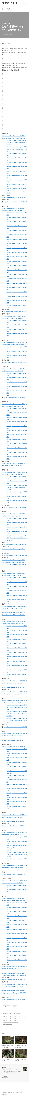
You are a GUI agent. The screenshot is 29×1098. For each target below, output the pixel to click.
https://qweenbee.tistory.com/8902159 (13, 612)
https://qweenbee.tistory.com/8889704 (13, 621)
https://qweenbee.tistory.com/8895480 (15, 544)
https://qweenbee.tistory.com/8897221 (13, 881)
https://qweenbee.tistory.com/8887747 (13, 514)
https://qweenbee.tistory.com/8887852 (13, 573)
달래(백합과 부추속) (8, 1024)
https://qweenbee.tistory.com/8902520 (13, 979)
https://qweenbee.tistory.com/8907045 (13, 821)
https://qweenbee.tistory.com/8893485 (13, 342)
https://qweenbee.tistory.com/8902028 (13, 549)
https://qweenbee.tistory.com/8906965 (13, 874)
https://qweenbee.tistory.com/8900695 (13, 900)
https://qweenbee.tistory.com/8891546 (13, 747)
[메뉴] (26, 3)
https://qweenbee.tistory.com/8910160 (13, 197)
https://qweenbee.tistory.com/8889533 (13, 138)
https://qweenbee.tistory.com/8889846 (15, 311)
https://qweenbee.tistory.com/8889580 (15, 202)
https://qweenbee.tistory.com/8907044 (13, 826)
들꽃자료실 (5, 1013)
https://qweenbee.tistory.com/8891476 (13, 700)
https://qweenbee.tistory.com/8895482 (15, 362)
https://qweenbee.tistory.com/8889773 (15, 397)
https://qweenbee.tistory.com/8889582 (13, 404)
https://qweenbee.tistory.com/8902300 (13, 966)
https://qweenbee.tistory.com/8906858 (13, 990)
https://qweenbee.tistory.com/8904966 (13, 463)
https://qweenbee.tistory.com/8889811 (13, 472)
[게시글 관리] (9, 1007)
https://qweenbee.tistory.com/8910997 (13, 740)
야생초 (10, 1013)
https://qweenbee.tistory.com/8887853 (13, 369)
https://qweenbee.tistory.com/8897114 (13, 815)
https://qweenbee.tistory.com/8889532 (13, 136)
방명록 (8, 9)
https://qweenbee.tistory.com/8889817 (13, 575)
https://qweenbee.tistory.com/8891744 (15, 507)
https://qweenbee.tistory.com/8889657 (13, 208)
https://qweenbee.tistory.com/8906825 (13, 615)
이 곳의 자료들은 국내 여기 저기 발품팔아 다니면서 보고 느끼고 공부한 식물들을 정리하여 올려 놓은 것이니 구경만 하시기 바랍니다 (11, 1071)
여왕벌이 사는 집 (10, 3)
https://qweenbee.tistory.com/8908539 (14, 993)
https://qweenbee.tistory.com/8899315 (13, 832)
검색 (22, 3)
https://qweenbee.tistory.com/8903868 (13, 984)
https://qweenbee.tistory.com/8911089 (13, 999)
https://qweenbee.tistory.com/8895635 (13, 687)
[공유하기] (7, 1007)
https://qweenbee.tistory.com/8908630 (13, 692)
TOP (26, 1093)
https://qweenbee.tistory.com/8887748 (13, 560)
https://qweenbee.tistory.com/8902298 (13, 681)
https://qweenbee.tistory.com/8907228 (14, 975)
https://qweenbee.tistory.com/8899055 (13, 733)
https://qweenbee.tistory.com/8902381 (13, 973)
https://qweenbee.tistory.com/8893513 (13, 316)
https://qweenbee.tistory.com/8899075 (13, 898)
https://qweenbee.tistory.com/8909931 (13, 865)
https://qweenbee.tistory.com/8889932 (15, 555)
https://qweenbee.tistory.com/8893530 (15, 727)
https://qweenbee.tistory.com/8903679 (13, 606)
